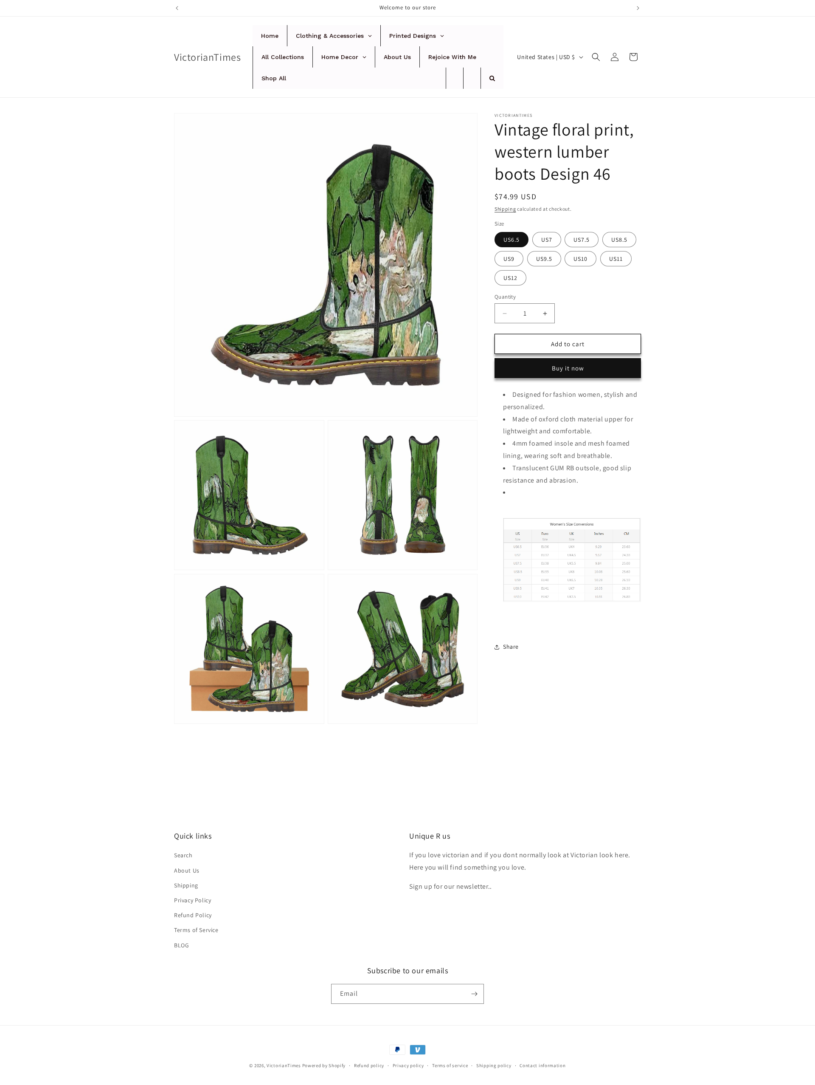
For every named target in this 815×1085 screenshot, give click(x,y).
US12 (510, 278)
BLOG (181, 945)
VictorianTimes (284, 1065)
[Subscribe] (474, 994)
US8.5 (619, 239)
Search (183, 855)
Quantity (505, 296)
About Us (187, 870)
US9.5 (544, 259)
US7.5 (581, 239)
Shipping (505, 209)
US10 (580, 259)
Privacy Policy (192, 900)
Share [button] (511, 647)
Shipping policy (493, 1065)
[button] (596, 57)
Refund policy (369, 1065)
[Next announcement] (638, 8)
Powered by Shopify (324, 1065)
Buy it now (568, 368)
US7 (546, 239)
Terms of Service (196, 930)
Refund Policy (193, 915)
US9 (508, 259)
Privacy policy (408, 1065)
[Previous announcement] (177, 8)
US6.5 (511, 239)
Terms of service (450, 1065)
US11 (616, 259)
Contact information (542, 1065)
